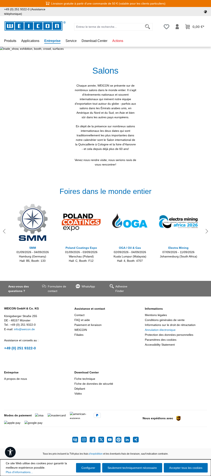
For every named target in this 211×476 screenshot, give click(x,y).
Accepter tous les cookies (185, 467)
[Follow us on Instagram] (85, 439)
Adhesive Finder (121, 289)
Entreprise (11, 372)
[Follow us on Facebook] (94, 439)
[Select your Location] (205, 11)
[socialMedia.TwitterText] (102, 439)
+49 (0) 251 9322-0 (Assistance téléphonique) (24, 11)
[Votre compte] (177, 27)
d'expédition (96, 453)
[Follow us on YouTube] (111, 439)
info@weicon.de (24, 329)
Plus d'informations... (19, 472)
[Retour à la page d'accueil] (35, 26)
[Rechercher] (148, 27)
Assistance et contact (89, 308)
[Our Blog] (76, 439)
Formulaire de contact (57, 289)
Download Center (86, 372)
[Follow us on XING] (136, 439)
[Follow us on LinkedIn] (128, 439)
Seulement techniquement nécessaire (132, 467)
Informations (154, 308)
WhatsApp (88, 286)
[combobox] (108, 27)
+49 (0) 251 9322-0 (20, 348)
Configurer (88, 467)
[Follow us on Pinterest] (120, 439)
